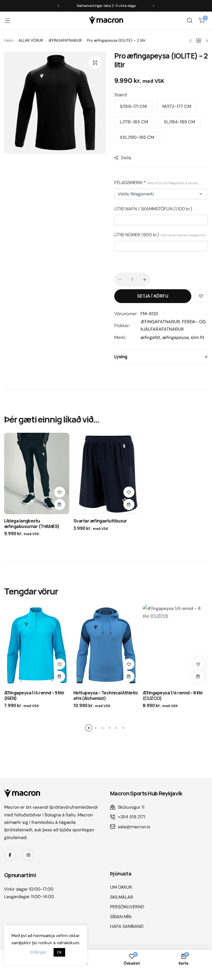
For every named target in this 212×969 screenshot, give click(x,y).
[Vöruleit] (190, 20)
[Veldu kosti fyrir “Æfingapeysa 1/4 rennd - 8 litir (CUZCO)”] (198, 676)
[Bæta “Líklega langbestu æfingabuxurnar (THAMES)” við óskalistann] (59, 492)
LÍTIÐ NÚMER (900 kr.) (160, 235)
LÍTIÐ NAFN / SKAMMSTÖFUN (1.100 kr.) (153, 209)
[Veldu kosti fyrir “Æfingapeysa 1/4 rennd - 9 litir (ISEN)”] (59, 676)
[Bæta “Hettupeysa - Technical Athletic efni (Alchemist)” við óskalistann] (128, 664)
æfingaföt (150, 337)
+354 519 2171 (131, 817)
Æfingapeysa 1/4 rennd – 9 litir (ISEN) (34, 695)
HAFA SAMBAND (127, 926)
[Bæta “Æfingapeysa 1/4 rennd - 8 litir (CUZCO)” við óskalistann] (198, 664)
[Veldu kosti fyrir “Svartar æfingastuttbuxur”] (128, 504)
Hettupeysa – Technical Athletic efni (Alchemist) (105, 695)
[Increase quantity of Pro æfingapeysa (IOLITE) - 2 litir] (144, 279)
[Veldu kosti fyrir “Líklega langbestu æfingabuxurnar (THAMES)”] (59, 504)
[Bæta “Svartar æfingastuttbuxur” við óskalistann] (128, 492)
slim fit (197, 337)
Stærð (120, 95)
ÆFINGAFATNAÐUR (160, 322)
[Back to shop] (199, 40)
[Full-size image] (95, 63)
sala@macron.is (134, 827)
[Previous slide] (58, 6)
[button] (133, 106)
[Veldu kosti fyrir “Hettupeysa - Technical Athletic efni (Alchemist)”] (128, 676)
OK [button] (59, 952)
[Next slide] (153, 6)
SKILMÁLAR (121, 897)
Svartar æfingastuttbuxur (100, 521)
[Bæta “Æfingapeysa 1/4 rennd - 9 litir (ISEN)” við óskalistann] (59, 664)
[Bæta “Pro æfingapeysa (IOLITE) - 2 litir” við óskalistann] (201, 296)
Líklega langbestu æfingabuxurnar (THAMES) (31, 523)
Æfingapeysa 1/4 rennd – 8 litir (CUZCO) (173, 695)
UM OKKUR (121, 887)
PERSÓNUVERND (127, 907)
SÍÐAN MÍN (120, 917)
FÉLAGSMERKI (156, 182)
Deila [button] (126, 158)
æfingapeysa (175, 337)
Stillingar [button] (38, 952)
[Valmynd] (10, 20)
